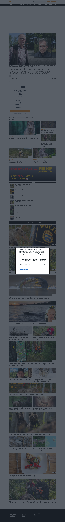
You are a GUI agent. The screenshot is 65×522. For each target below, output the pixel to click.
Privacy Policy (37, 272)
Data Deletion (27, 272)
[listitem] (32, 264)
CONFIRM (24, 269)
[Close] (48, 249)
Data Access (32, 272)
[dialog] (32, 261)
